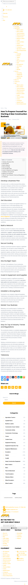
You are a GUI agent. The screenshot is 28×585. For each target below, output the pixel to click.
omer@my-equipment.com (12, 509)
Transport (19, 535)
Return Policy (6, 541)
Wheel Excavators (21, 35)
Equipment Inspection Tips (11, 445)
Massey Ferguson (21, 61)
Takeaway (5, 176)
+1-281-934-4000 (21, 553)
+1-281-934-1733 (23, 551)
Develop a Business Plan (8, 162)
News (6, 467)
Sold (15, 83)
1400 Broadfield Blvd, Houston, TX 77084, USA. (15, 507)
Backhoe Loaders (20, 38)
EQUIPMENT (17, 28)
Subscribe (5, 13)
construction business (8, 497)
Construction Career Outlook (12, 427)
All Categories (6, 551)
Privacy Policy (6, 540)
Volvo (18, 59)
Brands (16, 52)
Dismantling (19, 73)
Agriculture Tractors (21, 48)
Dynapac (18, 55)
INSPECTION (19, 76)
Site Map (5, 543)
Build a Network (6, 165)
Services (16, 71)
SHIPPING (19, 78)
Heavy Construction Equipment (12, 461)
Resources (5, 16)
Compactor (19, 47)
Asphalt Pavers (20, 45)
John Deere (19, 66)
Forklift (18, 40)
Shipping (19, 538)
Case (18, 62)
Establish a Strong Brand (8, 171)
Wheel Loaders (20, 29)
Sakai (18, 67)
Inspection (19, 536)
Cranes (18, 43)
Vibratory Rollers (20, 42)
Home (2, 108)
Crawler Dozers (20, 36)
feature (7, 455)
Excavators (8, 452)
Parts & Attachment (10, 470)
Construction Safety (10, 430)
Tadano (18, 57)
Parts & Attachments (21, 50)
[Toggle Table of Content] (23, 160)
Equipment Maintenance (11, 448)
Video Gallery (6, 538)
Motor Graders (20, 31)
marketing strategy (18, 497)
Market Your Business (8, 173)
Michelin (18, 69)
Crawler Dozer (8, 439)
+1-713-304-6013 (8, 10)
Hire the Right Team (7, 168)
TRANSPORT (19, 74)
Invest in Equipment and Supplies (10, 170)
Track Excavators (20, 33)
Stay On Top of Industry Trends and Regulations (14, 175)
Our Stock (16, 26)
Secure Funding (6, 166)
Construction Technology (11, 433)
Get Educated (6, 163)
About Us (16, 79)
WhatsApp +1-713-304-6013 (12, 511)
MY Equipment (20, 64)
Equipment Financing (10, 442)
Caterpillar (19, 54)
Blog (4, 20)
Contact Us (17, 81)
